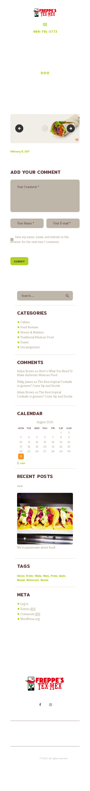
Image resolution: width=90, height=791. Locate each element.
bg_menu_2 (73, 128)
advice (20, 576)
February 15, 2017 (20, 151)
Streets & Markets (32, 332)
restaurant (33, 580)
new (20, 486)
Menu (49, 82)
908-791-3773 (45, 31)
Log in (24, 604)
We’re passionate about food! (36, 547)
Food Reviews (29, 327)
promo (54, 576)
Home (34, 82)
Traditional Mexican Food (37, 337)
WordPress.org (30, 619)
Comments (30, 614)
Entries (28, 609)
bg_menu (20, 128)
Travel (24, 342)
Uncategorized (29, 347)
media (38, 576)
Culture (25, 322)
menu (46, 576)
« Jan (21, 463)
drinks (29, 576)
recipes (21, 580)
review (44, 580)
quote (62, 576)
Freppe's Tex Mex (30, 758)
